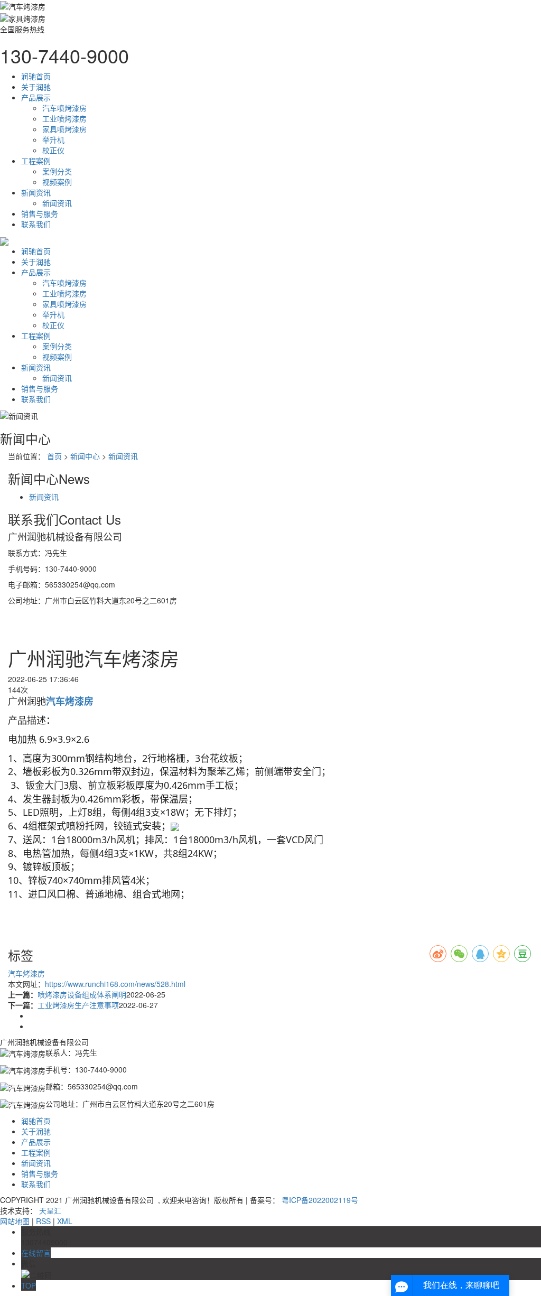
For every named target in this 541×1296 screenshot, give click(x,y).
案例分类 (57, 171)
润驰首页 (36, 76)
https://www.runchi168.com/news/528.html (115, 983)
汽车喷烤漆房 (64, 107)
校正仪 (53, 150)
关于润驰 (36, 86)
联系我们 (36, 224)
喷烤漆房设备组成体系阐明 (82, 994)
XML (64, 1221)
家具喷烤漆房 (64, 129)
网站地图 (15, 1221)
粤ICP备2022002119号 (320, 1200)
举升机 (53, 139)
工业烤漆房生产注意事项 (78, 1005)
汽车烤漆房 (26, 973)
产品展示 (36, 97)
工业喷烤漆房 (64, 118)
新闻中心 (85, 456)
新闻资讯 (36, 192)
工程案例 (36, 160)
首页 (54, 456)
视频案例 (57, 181)
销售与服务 (39, 213)
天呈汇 (50, 1210)
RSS (43, 1221)
